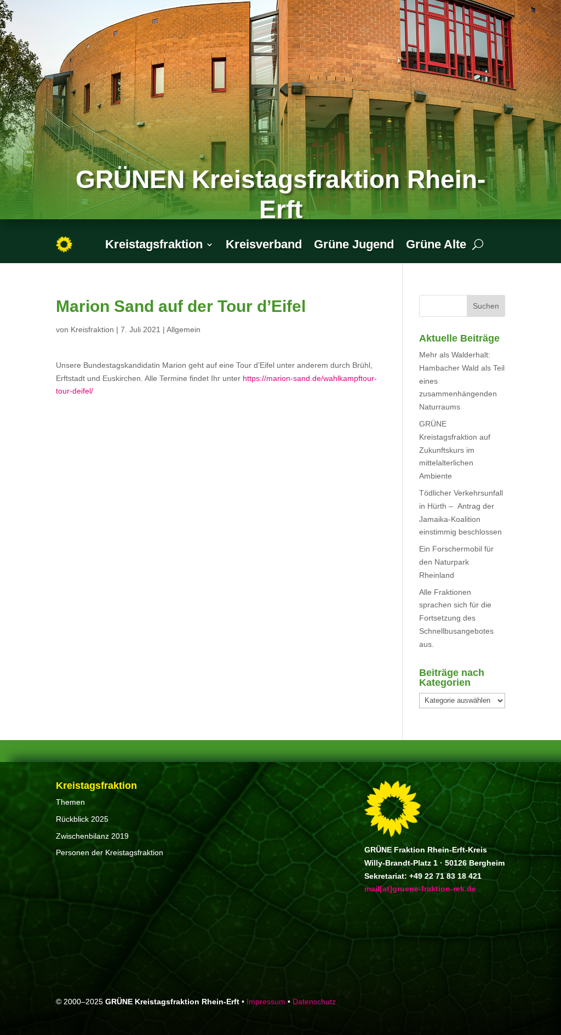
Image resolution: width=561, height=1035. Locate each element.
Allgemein (184, 329)
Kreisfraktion (92, 329)
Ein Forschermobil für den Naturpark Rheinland (456, 561)
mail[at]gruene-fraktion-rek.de (420, 888)
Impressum (266, 1001)
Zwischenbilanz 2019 (92, 836)
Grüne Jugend (354, 244)
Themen (70, 802)
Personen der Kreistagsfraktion (109, 852)
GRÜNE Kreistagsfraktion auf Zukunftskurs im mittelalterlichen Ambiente (454, 449)
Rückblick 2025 (82, 819)
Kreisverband (264, 244)
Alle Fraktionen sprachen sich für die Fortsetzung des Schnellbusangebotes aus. (456, 618)
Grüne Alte (436, 244)
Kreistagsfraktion (154, 244)
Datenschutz (314, 1001)
